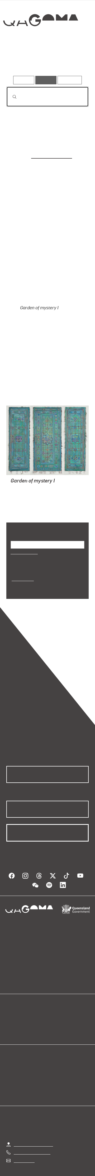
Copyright (27, 1163)
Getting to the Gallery (33, 1117)
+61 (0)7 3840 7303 (32, 1125)
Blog (54, 991)
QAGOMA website (23, 997)
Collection (40, 39)
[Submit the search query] (10, 96)
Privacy (69, 1156)
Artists (46, 60)
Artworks (18, 60)
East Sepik (22, 558)
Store (11, 1003)
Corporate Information (65, 1163)
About (55, 997)
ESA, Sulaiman (25, 468)
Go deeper (75, 60)
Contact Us (24, 1133)
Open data (15, 991)
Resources (69, 80)
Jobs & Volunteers (37, 1156)
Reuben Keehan (51, 155)
